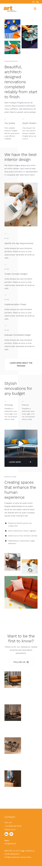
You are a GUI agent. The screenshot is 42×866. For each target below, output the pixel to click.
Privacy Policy (26, 857)
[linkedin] (6, 834)
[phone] (38, 2)
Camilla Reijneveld (11, 854)
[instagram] (11, 834)
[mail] (33, 2)
